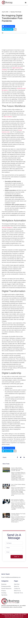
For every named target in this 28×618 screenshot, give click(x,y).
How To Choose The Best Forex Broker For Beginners (17, 500)
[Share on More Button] (15, 29)
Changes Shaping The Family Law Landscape (18, 514)
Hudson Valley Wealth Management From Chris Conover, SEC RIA (17, 469)
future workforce (8, 116)
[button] (25, 2)
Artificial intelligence (7, 227)
